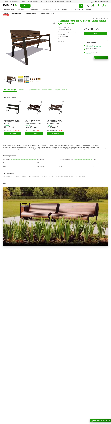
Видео (57, 90)
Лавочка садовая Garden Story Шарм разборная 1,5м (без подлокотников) (55, 121)
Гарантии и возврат (36, 1)
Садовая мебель (33, 9)
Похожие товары (10, 90)
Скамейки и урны (46, 9)
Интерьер (65, 9)
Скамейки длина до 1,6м (46, 13)
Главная (5, 13)
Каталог (26, 6)
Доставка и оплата (14, 1)
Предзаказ (95, 33)
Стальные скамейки (30, 13)
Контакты (68, 1)
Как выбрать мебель (58, 1)
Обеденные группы (8, 9)
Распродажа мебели (77, 9)
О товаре (22, 90)
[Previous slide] (5, 45)
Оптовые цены (47, 90)
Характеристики (34, 90)
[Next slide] (53, 45)
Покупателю (25, 1)
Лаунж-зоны (21, 9)
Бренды (88, 9)
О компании (47, 1)
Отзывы (5, 1)
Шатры (57, 9)
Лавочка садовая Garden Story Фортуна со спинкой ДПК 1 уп (12, 121)
